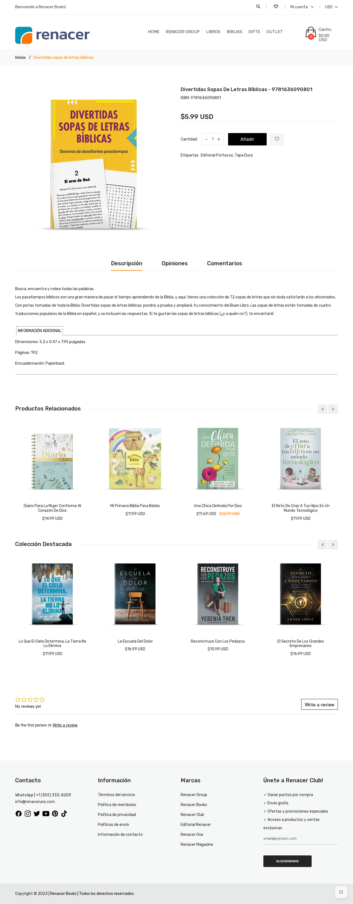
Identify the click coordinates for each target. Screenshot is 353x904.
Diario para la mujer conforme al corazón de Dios (52, 508)
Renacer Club (192, 814)
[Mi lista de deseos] (276, 7)
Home (153, 31)
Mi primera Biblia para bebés (135, 505)
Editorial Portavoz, (217, 155)
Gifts (254, 31)
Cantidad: (189, 139)
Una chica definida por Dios (218, 505)
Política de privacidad (117, 814)
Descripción (126, 263)
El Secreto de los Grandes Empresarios (300, 643)
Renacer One (192, 834)
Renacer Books (194, 804)
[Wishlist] (277, 139)
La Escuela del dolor (135, 641)
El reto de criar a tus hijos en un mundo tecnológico (301, 508)
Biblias (234, 31)
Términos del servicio (116, 794)
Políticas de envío (113, 824)
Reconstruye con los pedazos (218, 641)
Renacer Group (183, 31)
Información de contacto (120, 834)
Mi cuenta (299, 7)
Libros (213, 31)
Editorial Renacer (196, 824)
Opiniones (175, 263)
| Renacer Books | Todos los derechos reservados (91, 893)
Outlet (274, 31)
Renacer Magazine (197, 844)
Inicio (20, 57)
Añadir (247, 139)
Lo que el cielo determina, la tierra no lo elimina (52, 643)
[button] (39, 330)
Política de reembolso (117, 804)
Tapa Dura (244, 155)
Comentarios (224, 263)
